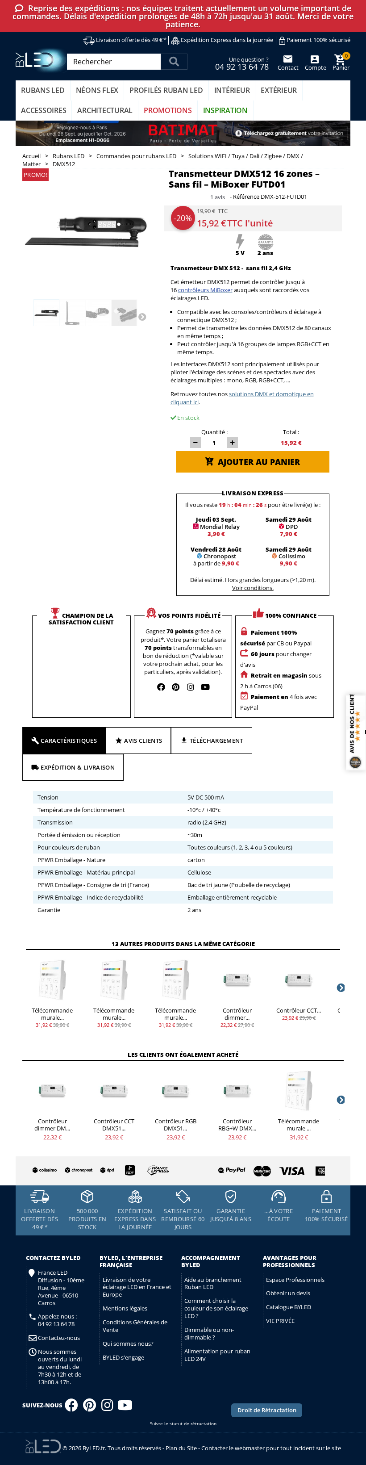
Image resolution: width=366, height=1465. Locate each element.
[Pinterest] (89, 1408)
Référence (246, 197)
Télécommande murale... (52, 1013)
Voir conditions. (253, 588)
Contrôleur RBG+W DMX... (237, 1124)
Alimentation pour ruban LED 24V (217, 1355)
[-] (195, 442)
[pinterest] (176, 687)
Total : (291, 432)
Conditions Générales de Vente (135, 1326)
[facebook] (161, 687)
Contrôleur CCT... (298, 1010)
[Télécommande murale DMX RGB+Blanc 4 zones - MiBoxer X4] (175, 980)
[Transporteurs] (99, 1170)
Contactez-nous (59, 1338)
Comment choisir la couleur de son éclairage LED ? (216, 1308)
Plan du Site (181, 1448)
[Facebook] (71, 1408)
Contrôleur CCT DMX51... (114, 1124)
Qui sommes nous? (128, 1343)
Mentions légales (125, 1308)
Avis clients (143, 741)
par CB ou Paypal (276, 637)
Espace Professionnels (295, 1280)
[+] (232, 442)
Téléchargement (216, 741)
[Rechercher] (174, 62)
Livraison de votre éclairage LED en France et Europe (137, 1287)
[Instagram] (107, 1408)
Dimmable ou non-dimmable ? (209, 1333)
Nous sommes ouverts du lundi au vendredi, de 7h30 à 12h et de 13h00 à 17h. (60, 1366)
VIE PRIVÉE (280, 1321)
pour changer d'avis (276, 659)
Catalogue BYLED (288, 1307)
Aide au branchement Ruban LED (212, 1283)
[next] (340, 987)
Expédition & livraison (78, 767)
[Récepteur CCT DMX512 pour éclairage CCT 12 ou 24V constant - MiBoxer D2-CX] (114, 1090)
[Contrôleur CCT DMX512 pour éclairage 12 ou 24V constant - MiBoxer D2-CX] (298, 980)
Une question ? (242, 63)
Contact (288, 67)
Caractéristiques (69, 741)
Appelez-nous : (57, 1320)
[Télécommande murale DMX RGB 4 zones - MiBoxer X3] (114, 980)
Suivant (141, 316)
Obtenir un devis (288, 1293)
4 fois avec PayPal (278, 702)
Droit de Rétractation (266, 1410)
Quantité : (214, 432)
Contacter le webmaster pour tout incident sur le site (271, 1448)
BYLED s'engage (123, 1357)
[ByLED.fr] (43, 60)
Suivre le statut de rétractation (183, 1424)
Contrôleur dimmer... (237, 1013)
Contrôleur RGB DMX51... (175, 1124)
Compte (315, 67)
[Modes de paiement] (255, 1169)
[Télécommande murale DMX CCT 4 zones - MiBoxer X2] (52, 980)
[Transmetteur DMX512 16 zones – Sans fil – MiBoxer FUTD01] (46, 313)
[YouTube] (125, 1408)
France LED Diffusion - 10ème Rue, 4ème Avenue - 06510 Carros (61, 1287)
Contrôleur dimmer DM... (52, 1124)
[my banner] (183, 133)
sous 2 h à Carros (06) (280, 680)
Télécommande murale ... (298, 1124)
